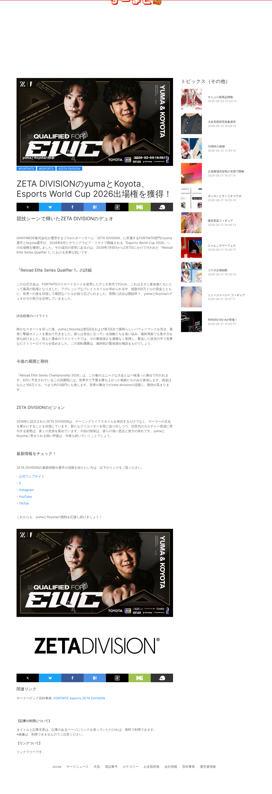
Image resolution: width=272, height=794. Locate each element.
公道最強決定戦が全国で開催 (226, 171)
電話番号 (111, 767)
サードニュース (77, 767)
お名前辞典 (151, 767)
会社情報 (170, 767)
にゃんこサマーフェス (222, 245)
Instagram (26, 490)
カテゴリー (131, 767)
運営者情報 (208, 767)
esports (75, 698)
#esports (46, 168)
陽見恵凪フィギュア (220, 220)
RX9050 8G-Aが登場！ (222, 319)
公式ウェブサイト (31, 476)
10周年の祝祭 (216, 146)
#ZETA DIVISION (69, 168)
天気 (97, 767)
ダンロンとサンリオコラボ (224, 196)
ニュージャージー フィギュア (226, 295)
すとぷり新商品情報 (220, 97)
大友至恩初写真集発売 (222, 121)
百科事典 (188, 767)
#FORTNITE (26, 168)
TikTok (24, 503)
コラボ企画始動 (217, 270)
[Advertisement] (136, 48)
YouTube (25, 497)
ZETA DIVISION (93, 698)
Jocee (56, 767)
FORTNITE (61, 698)
